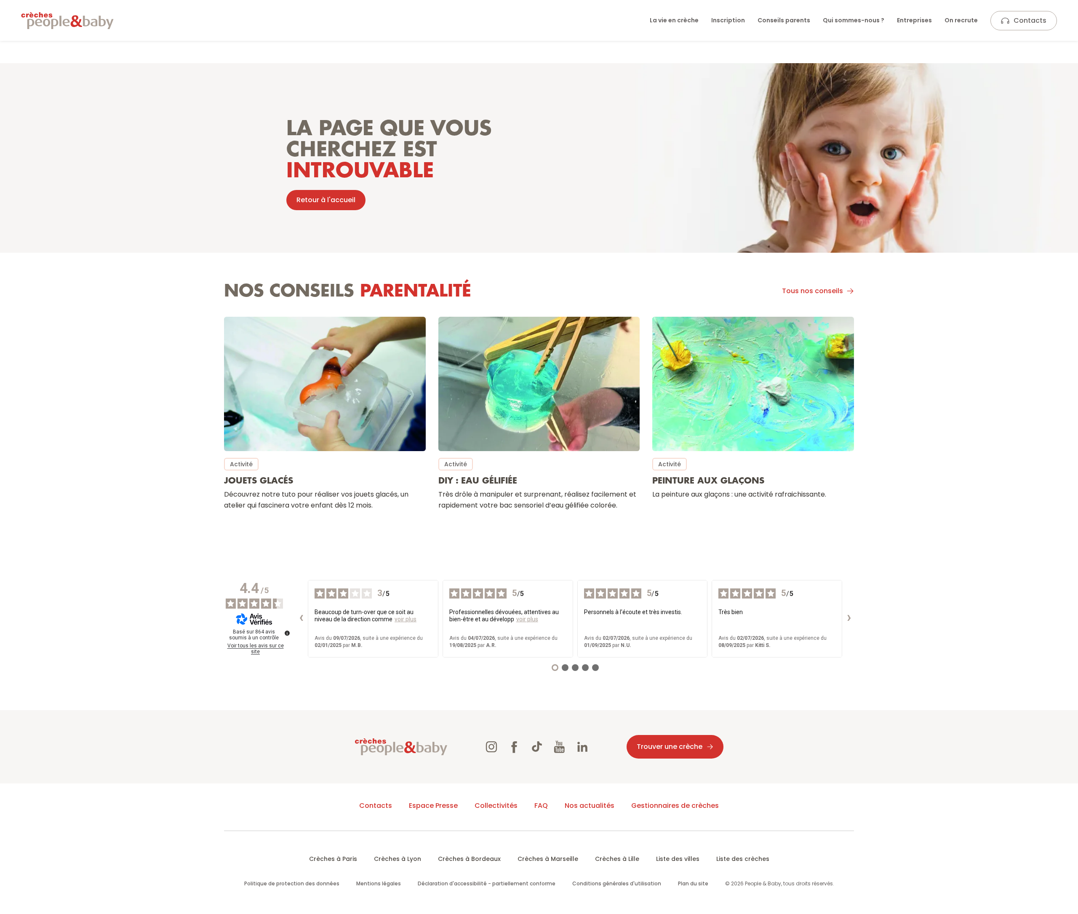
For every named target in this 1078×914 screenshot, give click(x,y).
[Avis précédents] (301, 619)
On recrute (961, 20)
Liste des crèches (742, 859)
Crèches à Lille (617, 859)
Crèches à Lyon (397, 859)
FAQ (541, 805)
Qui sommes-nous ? (853, 20)
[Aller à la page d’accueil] (67, 20)
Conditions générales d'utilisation (616, 883)
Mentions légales (378, 883)
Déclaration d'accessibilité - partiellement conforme (486, 883)
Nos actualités (589, 805)
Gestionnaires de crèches (675, 805)
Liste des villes (677, 859)
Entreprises (914, 20)
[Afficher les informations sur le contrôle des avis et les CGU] (287, 633)
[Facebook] (514, 746)
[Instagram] (491, 746)
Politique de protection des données (291, 883)
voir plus (405, 619)
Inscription (728, 20)
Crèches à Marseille (548, 859)
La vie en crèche (674, 20)
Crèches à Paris (333, 859)
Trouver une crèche (669, 746)
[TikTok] (537, 746)
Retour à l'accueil (325, 200)
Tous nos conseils (812, 291)
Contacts (1030, 20)
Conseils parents (784, 20)
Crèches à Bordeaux (469, 859)
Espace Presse (433, 805)
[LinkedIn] (582, 746)
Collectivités (496, 805)
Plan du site (693, 883)
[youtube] (559, 746)
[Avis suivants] (849, 619)
